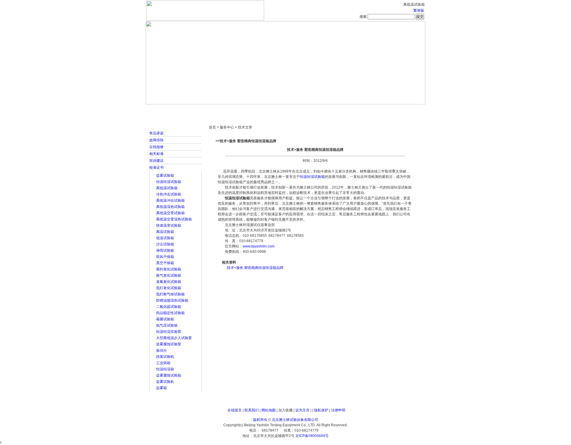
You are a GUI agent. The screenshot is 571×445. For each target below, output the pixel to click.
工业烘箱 (163, 363)
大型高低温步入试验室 (174, 338)
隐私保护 (321, 410)
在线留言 (235, 410)
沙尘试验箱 (165, 244)
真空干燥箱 (165, 263)
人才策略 (328, 110)
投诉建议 (156, 161)
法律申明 (338, 410)
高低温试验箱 (167, 188)
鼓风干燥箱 (165, 257)
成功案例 (296, 110)
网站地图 (268, 410)
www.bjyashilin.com (258, 246)
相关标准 (156, 154)
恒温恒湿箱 (165, 369)
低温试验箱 (165, 238)
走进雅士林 (197, 110)
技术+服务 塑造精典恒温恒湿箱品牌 (255, 268)
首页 (165, 110)
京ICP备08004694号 (312, 436)
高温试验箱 (165, 232)
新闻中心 (230, 110)
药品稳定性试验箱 (170, 313)
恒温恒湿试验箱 (168, 182)
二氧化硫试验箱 (168, 307)
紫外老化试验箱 (168, 269)
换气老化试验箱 (168, 275)
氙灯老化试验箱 (168, 288)
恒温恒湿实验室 (168, 332)
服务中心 (361, 110)
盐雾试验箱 (165, 175)
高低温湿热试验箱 (170, 207)
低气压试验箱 (167, 325)
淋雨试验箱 (165, 250)
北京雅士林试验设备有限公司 (295, 420)
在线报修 (156, 147)
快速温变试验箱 (168, 225)
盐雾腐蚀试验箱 (168, 375)
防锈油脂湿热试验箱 (172, 300)
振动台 (161, 350)
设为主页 (302, 410)
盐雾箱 (161, 388)
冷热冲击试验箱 (168, 194)
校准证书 (156, 167)
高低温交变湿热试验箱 (174, 219)
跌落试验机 (165, 357)
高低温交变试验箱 (170, 213)
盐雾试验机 (165, 382)
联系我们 (251, 410)
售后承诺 (156, 133)
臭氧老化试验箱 (168, 282)
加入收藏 (285, 410)
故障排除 (156, 140)
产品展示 (263, 110)
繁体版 (418, 10)
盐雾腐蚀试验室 (168, 344)
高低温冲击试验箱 (170, 200)
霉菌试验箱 (165, 319)
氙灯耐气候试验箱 (170, 294)
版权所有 (260, 420)
